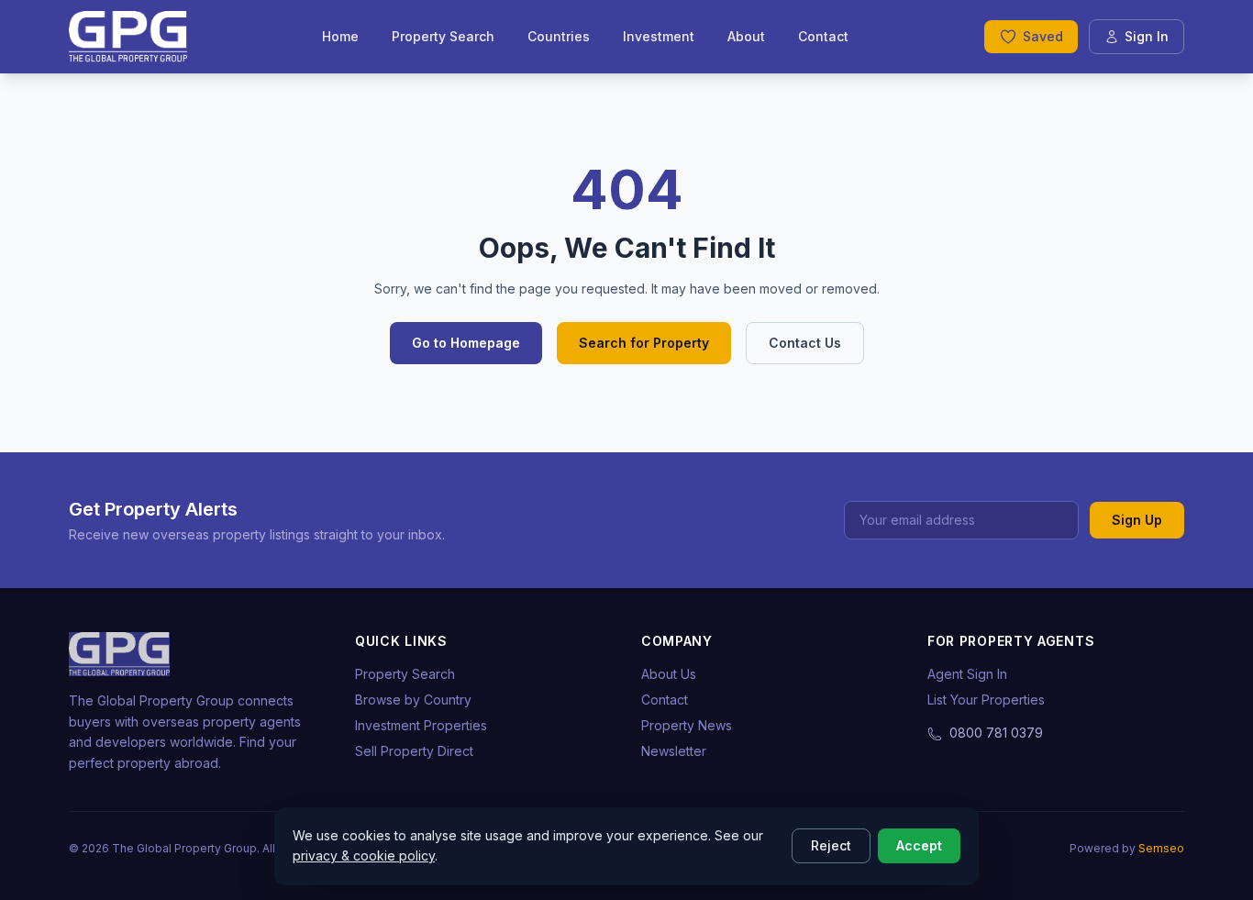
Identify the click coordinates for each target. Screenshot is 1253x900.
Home (340, 36)
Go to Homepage (466, 342)
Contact (823, 36)
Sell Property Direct (414, 751)
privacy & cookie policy (364, 855)
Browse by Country (413, 699)
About (746, 36)
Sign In (1147, 36)
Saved (1043, 36)
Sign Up (1137, 520)
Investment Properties (421, 725)
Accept (919, 845)
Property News (686, 725)
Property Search (443, 36)
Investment (658, 36)
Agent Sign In (967, 674)
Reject (831, 845)
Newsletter (673, 751)
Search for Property (644, 342)
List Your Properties (986, 699)
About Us (668, 674)
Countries (558, 36)
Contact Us (805, 342)
